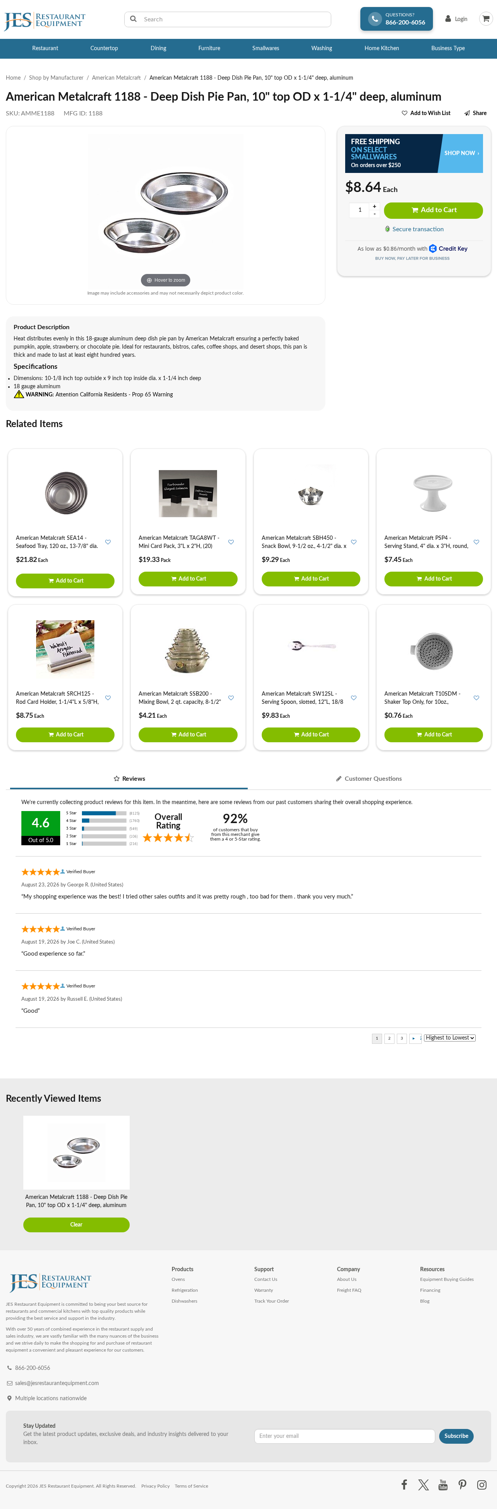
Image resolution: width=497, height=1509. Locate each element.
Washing (321, 48)
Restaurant (45, 48)
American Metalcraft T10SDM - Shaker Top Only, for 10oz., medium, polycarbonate (422, 702)
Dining (158, 48)
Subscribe (456, 1436)
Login (454, 21)
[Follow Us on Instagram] (482, 1485)
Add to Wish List (430, 113)
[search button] (133, 19)
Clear (76, 1225)
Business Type (448, 48)
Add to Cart (438, 210)
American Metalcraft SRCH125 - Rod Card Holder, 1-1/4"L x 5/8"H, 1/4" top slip (57, 702)
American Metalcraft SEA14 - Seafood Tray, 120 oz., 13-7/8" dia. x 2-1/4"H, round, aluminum (57, 546)
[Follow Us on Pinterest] (462, 1485)
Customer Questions (372, 779)
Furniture (209, 48)
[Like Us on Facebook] (404, 1485)
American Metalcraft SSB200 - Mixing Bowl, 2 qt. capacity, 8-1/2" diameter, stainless (180, 702)
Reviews (133, 779)
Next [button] (483, 1175)
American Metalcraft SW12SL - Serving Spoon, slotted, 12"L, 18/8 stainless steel (302, 702)
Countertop (104, 48)
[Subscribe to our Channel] (442, 1485)
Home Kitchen (382, 48)
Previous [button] (13, 1175)
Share (480, 113)
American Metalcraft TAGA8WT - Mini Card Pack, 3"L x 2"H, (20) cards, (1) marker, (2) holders (179, 546)
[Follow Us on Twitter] (423, 1485)
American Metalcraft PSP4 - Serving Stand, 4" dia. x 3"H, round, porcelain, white (426, 546)
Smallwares (265, 48)
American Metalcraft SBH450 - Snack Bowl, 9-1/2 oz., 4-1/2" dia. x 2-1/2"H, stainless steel (304, 546)
